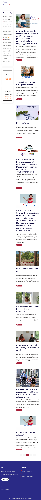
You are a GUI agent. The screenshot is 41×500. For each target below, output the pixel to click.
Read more (19, 59)
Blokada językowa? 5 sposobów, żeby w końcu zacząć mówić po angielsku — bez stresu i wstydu (7, 24)
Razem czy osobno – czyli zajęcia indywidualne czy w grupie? (27, 347)
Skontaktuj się (5, 479)
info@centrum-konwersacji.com (28, 473)
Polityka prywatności (5, 489)
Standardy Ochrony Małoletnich (7, 491)
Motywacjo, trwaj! (24, 123)
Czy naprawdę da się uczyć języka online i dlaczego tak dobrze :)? (27, 309)
